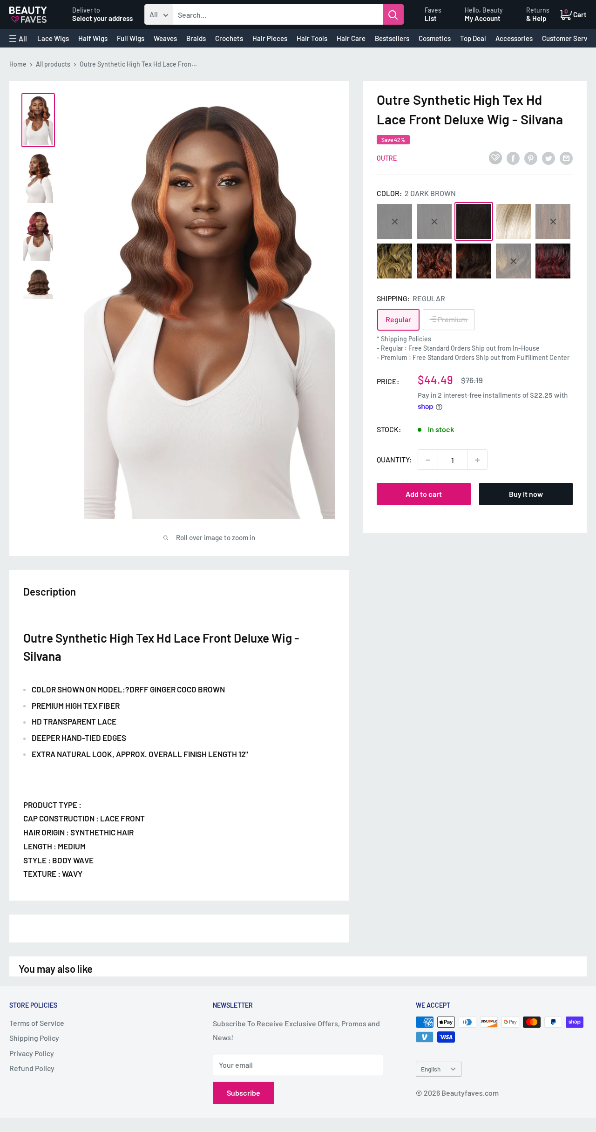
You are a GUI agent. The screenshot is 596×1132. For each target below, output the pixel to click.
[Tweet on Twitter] (548, 157)
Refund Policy (31, 1068)
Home (18, 64)
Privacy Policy (31, 1053)
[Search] (393, 14)
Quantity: (394, 459)
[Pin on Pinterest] (530, 157)
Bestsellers (392, 38)
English (430, 1069)
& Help (536, 18)
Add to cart (424, 494)
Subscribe (243, 1092)
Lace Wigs (53, 38)
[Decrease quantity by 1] (428, 460)
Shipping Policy (34, 1037)
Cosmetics (435, 38)
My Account (483, 18)
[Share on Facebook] (513, 157)
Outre (387, 158)
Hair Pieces (269, 38)
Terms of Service (36, 1022)
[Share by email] (566, 157)
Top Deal (473, 38)
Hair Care (351, 38)
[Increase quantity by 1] (477, 460)
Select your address (102, 18)
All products (53, 64)
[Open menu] (18, 38)
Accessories (514, 38)
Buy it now (526, 494)
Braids (196, 38)
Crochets (229, 38)
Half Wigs (93, 38)
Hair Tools (312, 38)
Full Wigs (130, 38)
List (431, 18)
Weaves (165, 38)
